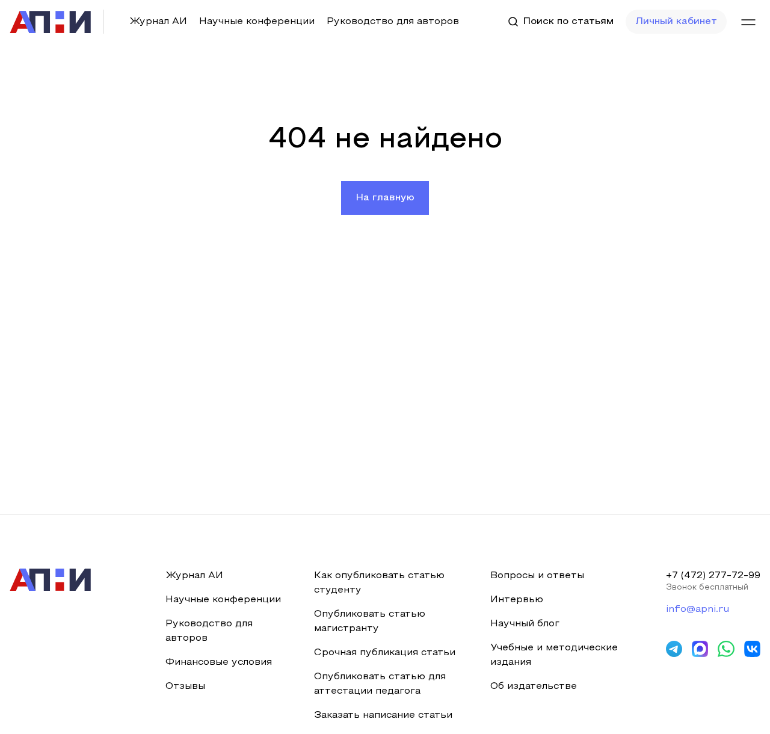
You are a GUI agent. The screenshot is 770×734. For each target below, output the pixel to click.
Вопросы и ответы (537, 576)
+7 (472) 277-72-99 (713, 576)
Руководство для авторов (393, 21)
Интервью (516, 600)
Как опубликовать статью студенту (379, 583)
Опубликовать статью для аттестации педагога (380, 684)
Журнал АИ (158, 21)
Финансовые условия (218, 662)
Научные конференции (257, 21)
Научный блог (524, 624)
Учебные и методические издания (554, 655)
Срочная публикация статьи (384, 653)
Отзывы (185, 686)
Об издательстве (533, 686)
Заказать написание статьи (383, 715)
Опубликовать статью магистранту (369, 621)
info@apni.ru (697, 609)
